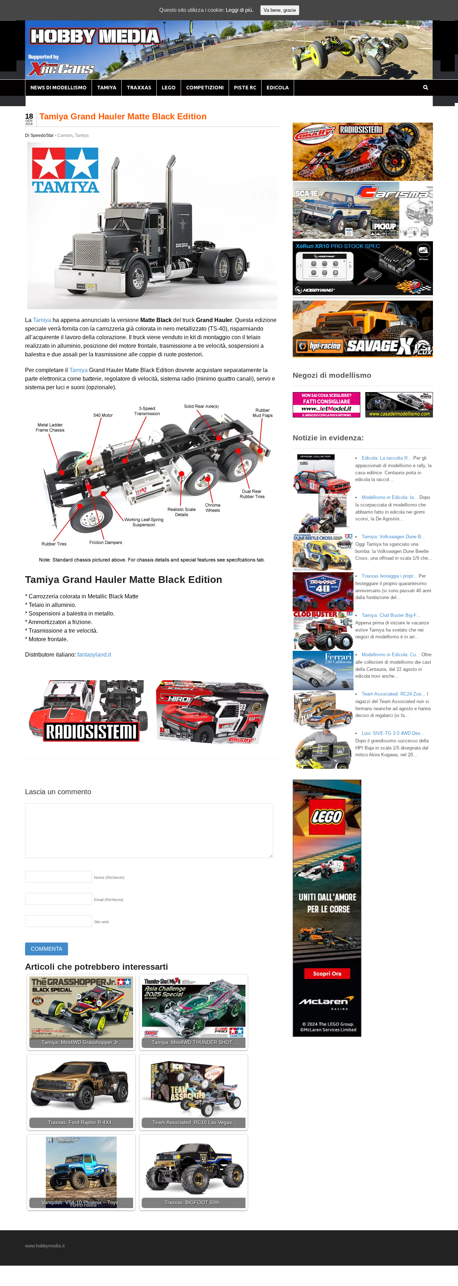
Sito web (101, 922)
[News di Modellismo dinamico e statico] (109, 43)
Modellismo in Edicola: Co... (391, 654)
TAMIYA (106, 87)
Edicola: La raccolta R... (387, 458)
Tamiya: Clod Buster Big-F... (391, 615)
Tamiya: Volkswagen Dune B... (393, 536)
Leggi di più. (239, 10)
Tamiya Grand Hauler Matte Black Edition (123, 116)
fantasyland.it (94, 655)
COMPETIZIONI (205, 87)
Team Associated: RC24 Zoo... (393, 694)
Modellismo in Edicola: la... (390, 497)
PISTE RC (245, 87)
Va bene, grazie (280, 10)
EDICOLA (278, 87)
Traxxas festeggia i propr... (389, 576)
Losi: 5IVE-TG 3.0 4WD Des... (393, 733)
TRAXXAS (139, 87)
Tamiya (82, 135)
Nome (109, 877)
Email (108, 899)
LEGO (169, 87)
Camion (65, 135)
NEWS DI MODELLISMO (58, 87)
